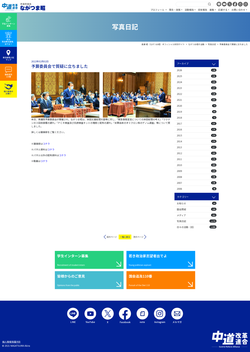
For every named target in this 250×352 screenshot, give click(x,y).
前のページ (112, 236)
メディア (196, 215)
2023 (196, 88)
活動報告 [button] (189, 9)
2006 (196, 188)
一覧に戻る (125, 236)
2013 (196, 147)
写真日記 (196, 221)
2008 (196, 177)
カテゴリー (183, 196)
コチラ (50, 149)
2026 (196, 70)
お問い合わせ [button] (238, 9)
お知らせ (196, 203)
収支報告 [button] (202, 9)
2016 (196, 129)
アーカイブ (183, 63)
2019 (196, 111)
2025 (196, 76)
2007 (196, 183)
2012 (196, 153)
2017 (196, 123)
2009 (196, 171)
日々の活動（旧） (196, 227)
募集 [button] (211, 9)
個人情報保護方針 (11, 341)
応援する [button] (222, 9)
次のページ (138, 236)
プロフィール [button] (157, 9)
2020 (196, 105)
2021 (196, 100)
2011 (196, 159)
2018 (196, 117)
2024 (196, 82)
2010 (196, 165)
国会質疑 (196, 209)
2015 (196, 135)
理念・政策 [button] (175, 9)
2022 (196, 94)
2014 (196, 141)
